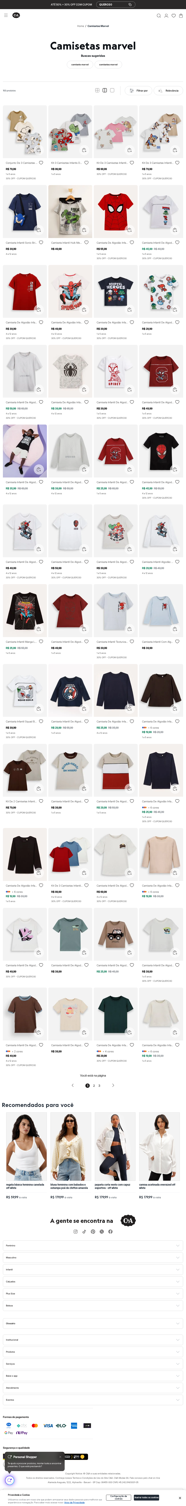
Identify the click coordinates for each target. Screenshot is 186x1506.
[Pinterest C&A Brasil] (93, 1231)
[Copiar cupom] (130, 4)
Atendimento (12, 1387)
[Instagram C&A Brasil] (75, 1231)
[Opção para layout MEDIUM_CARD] (104, 90)
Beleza (9, 1305)
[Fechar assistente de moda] (60, 1456)
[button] (159, 15)
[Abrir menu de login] (166, 15)
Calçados (10, 1281)
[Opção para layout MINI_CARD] (97, 90)
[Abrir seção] (99, 1245)
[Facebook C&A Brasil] (110, 1231)
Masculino (11, 1257)
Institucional (12, 1339)
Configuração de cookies (118, 1497)
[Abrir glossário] (97, 1323)
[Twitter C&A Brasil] (102, 1231)
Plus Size (10, 1293)
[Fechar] (180, 1498)
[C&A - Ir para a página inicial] (16, 15)
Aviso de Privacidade (74, 1502)
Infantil (9, 1269)
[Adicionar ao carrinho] (39, 150)
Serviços (10, 1363)
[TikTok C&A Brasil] (84, 1231)
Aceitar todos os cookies (146, 1497)
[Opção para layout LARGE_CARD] (112, 90)
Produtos (10, 1351)
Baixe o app (11, 1375)
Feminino (10, 1245)
